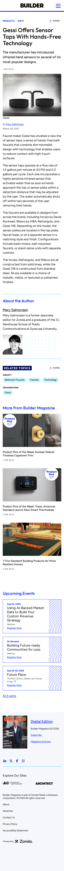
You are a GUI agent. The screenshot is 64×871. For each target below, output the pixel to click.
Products (9, 21)
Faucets (34, 379)
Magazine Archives (41, 741)
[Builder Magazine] (32, 5)
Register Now (14, 628)
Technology (50, 379)
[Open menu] (58, 5)
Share (56, 21)
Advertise (8, 811)
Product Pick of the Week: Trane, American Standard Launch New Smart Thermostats (29, 508)
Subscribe (36, 735)
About (6, 804)
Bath (21, 21)
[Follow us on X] (11, 761)
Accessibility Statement (15, 830)
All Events (9, 696)
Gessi (6, 117)
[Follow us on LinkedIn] (5, 761)
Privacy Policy (10, 824)
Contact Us (9, 817)
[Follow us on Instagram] (23, 761)
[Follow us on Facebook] (17, 761)
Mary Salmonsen (15, 124)
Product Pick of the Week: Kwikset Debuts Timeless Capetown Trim (28, 453)
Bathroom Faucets (15, 379)
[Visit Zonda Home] (18, 841)
